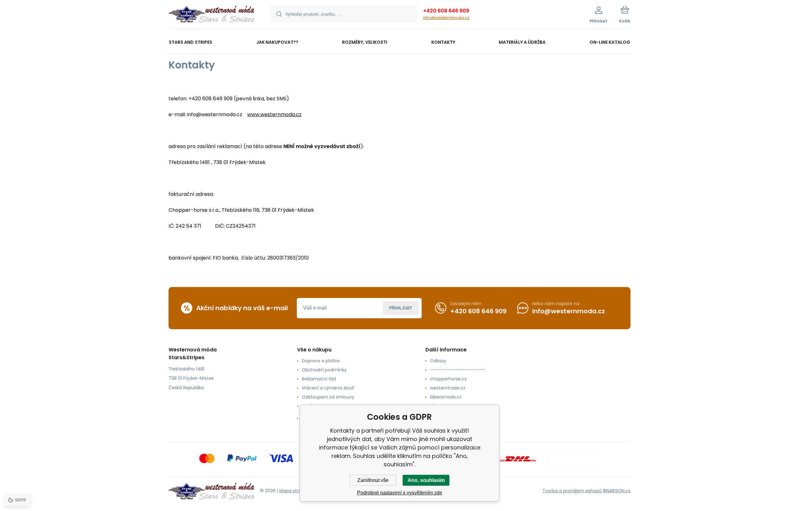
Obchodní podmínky (324, 370)
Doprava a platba (321, 361)
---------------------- (457, 370)
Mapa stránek (294, 491)
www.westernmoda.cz (274, 114)
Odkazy (438, 361)
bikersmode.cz (446, 397)
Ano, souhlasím (426, 480)
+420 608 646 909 (446, 10)
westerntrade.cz (447, 388)
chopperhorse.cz (448, 379)
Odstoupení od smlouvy (328, 397)
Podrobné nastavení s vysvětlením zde (399, 492)
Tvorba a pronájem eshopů (572, 491)
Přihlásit (400, 307)
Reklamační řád (319, 379)
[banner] (211, 15)
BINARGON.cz (616, 491)
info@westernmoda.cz (446, 18)
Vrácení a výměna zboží (328, 388)
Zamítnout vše (373, 480)
